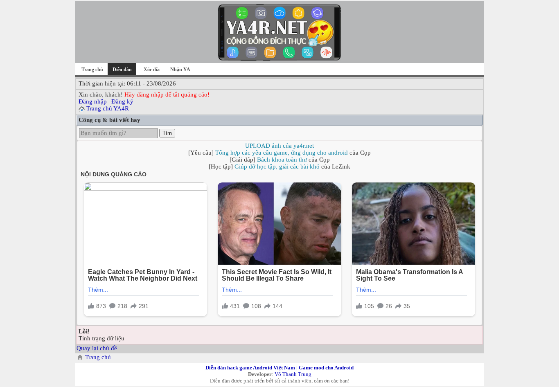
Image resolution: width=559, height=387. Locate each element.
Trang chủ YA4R (107, 108)
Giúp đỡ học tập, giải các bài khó (277, 166)
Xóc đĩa (152, 69)
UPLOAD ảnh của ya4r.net (279, 145)
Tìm (167, 133)
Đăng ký (122, 101)
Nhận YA (180, 69)
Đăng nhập (93, 101)
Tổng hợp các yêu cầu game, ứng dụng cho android (281, 152)
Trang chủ (92, 69)
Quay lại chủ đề (97, 348)
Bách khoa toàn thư (282, 159)
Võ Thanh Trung (293, 374)
